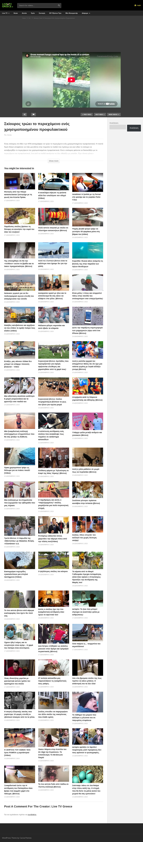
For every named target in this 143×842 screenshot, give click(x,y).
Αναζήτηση (114, 123)
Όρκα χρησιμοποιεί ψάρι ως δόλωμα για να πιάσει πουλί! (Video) (17, 470)
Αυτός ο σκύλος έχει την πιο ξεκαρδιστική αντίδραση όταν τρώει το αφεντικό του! (51, 612)
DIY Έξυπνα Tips (55, 13)
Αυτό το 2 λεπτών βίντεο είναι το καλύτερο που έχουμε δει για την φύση (52, 263)
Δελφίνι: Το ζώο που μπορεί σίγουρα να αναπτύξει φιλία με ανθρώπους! (86, 612)
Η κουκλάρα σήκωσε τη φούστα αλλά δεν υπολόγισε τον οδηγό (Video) (52, 195)
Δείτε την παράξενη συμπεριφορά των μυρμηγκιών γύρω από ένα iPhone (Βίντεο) (87, 330)
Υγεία (33, 13)
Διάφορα (85, 13)
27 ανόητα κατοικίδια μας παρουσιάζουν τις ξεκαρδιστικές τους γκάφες (52, 681)
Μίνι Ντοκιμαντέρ (72, 13)
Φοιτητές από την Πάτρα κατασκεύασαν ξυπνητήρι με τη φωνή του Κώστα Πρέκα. (18, 194)
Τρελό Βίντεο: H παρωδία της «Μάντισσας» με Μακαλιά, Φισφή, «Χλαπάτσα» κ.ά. (19, 541)
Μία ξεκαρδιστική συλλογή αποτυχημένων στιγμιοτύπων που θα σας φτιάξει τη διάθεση (19, 434)
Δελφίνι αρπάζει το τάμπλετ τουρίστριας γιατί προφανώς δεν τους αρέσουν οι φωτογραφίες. (86, 750)
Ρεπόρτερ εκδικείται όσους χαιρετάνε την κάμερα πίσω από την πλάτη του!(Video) (52, 538)
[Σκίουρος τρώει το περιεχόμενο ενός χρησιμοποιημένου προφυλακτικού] (19, 181)
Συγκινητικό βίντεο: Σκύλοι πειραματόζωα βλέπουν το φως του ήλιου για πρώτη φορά (52, 402)
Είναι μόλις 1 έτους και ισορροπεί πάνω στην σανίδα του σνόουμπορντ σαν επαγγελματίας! (87, 296)
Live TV (5, 13)
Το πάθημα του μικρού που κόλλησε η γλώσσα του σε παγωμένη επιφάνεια (84, 717)
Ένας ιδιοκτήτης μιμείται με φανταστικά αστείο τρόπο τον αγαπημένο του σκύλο (17, 681)
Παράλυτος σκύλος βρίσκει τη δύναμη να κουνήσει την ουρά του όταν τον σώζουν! (19, 229)
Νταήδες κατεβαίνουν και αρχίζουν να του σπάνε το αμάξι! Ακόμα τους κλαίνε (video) (19, 328)
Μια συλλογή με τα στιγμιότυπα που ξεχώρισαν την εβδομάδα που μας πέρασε (19, 503)
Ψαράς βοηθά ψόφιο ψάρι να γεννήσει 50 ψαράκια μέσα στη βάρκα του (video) (86, 231)
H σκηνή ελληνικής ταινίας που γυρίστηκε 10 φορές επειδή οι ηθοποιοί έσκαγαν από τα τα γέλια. (19, 714)
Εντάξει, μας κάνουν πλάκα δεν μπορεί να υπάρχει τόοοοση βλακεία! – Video (18, 364)
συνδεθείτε (32, 815)
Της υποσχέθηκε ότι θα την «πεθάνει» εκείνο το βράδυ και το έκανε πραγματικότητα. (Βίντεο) (19, 263)
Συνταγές (42, 13)
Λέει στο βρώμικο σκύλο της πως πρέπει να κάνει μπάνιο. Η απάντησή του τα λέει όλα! (87, 681)
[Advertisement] (71, 36)
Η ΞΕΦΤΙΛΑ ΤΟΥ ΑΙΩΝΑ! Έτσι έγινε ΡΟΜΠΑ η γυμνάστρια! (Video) (17, 752)
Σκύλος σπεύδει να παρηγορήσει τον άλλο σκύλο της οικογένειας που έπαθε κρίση (53, 714)
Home (16, 13)
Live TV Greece (62, 806)
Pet (5, 135)
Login (138, 5)
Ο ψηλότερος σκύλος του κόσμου (53, 571)
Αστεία (24, 13)
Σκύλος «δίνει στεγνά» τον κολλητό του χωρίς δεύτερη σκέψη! (84, 537)
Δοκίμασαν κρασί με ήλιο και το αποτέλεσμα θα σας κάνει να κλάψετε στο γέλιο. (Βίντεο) (52, 296)
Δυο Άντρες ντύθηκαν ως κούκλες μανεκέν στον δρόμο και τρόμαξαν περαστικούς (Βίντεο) (53, 649)
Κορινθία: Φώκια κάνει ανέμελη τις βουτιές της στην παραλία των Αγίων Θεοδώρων (87, 263)
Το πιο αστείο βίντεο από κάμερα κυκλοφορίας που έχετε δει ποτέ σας (19, 613)
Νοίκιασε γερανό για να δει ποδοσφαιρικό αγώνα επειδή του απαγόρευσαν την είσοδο (19, 296)
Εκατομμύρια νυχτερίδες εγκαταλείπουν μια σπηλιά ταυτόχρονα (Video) (16, 574)
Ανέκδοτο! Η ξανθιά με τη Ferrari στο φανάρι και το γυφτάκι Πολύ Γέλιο (86, 197)
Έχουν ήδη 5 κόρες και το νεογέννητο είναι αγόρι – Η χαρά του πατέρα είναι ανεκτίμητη (18, 645)
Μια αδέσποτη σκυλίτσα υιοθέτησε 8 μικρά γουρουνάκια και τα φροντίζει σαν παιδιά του (19, 399)
